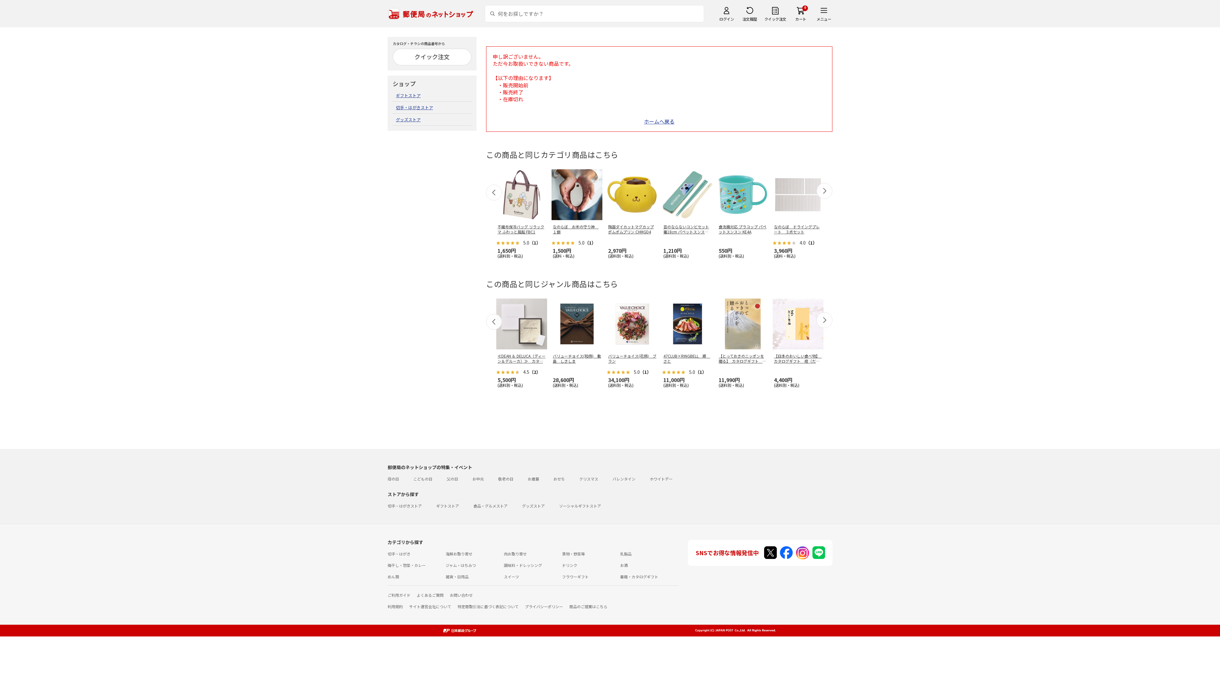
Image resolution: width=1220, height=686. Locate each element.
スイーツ (511, 576)
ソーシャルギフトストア (580, 505)
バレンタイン (624, 478)
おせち (559, 478)
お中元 (478, 478)
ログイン (726, 19)
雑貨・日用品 (457, 576)
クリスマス (588, 478)
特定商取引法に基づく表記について (488, 606)
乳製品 (626, 553)
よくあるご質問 (430, 595)
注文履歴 (749, 19)
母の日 (393, 478)
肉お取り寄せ (515, 553)
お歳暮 (533, 478)
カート (800, 19)
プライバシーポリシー (544, 606)
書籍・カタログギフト (639, 576)
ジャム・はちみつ (461, 565)
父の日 (452, 478)
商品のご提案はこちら (588, 606)
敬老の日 (505, 478)
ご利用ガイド (399, 595)
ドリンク (569, 565)
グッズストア (408, 120)
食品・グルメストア (490, 505)
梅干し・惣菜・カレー (407, 565)
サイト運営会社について (430, 606)
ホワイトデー (661, 478)
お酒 (624, 565)
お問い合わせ (461, 595)
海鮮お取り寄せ (459, 553)
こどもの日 (422, 478)
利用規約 (395, 606)
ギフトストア (408, 95)
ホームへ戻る (659, 121)
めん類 (393, 576)
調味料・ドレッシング (523, 565)
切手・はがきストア (414, 107)
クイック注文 (775, 19)
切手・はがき (399, 553)
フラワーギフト (575, 576)
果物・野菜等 (573, 553)
